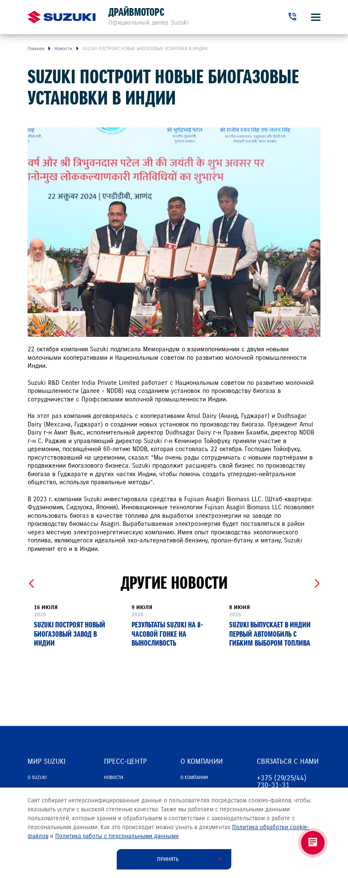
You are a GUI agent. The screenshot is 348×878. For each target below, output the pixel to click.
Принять (168, 859)
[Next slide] (317, 583)
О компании (194, 777)
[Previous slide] (31, 583)
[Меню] (315, 17)
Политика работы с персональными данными (117, 836)
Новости (113, 777)
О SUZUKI (37, 777)
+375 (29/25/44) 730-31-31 (281, 781)
